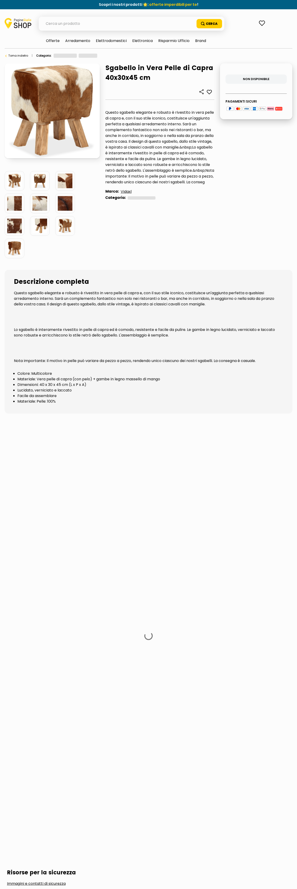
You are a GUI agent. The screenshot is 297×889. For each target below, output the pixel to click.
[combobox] (131, 24)
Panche (130, 56)
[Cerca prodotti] (209, 23)
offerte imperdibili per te (173, 4)
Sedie (20, 549)
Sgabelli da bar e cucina (65, 549)
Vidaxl (126, 191)
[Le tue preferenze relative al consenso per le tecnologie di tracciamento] (288, 880)
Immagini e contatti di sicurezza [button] (36, 515)
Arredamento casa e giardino (75, 56)
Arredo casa (110, 56)
